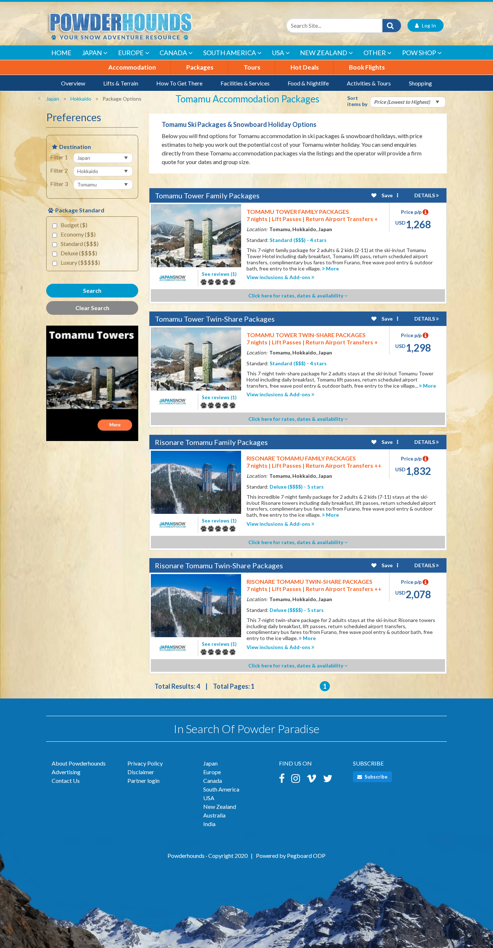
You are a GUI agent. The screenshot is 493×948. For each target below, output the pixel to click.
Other (374, 53)
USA (278, 53)
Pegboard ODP (306, 855)
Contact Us (66, 780)
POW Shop (419, 53)
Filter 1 (59, 157)
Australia (214, 815)
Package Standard (79, 210)
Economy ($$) (78, 234)
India (209, 823)
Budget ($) (74, 224)
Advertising (66, 771)
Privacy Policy (145, 763)
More (332, 268)
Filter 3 (59, 183)
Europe (131, 53)
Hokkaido (80, 99)
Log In (427, 25)
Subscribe (375, 777)
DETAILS (425, 195)
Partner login (143, 780)
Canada (173, 53)
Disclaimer (140, 771)
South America (229, 53)
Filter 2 (59, 170)
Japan (92, 53)
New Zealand (323, 53)
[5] (203, 282)
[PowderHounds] (143, 25)
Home (61, 53)
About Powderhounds (79, 763)
